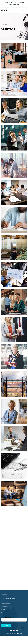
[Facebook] (11, 630)
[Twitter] (14, 630)
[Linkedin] (17, 630)
